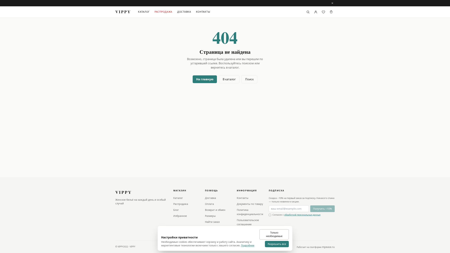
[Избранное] (323, 11)
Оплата (209, 204)
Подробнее (247, 245)
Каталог (144, 11)
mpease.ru (328, 247)
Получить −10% (322, 208)
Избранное (180, 216)
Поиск (249, 79)
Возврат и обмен (215, 210)
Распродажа (163, 11)
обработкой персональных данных (302, 214)
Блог (176, 210)
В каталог (229, 79)
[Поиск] (307, 11)
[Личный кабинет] (315, 11)
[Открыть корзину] (331, 11)
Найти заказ (212, 221)
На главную (204, 79)
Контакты (203, 11)
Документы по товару (250, 204)
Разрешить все (277, 244)
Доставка (184, 11)
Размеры (210, 216)
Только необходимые (274, 234)
